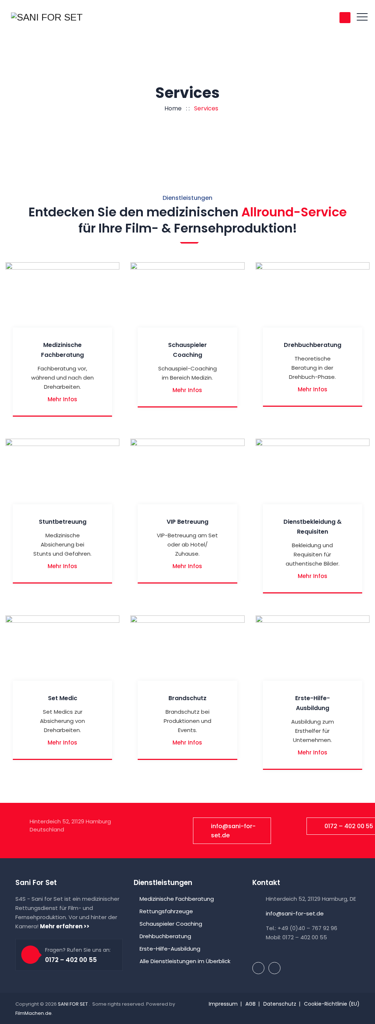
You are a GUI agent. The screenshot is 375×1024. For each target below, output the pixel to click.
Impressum (223, 1003)
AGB (250, 1003)
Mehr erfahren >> (64, 926)
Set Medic (62, 698)
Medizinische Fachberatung (177, 899)
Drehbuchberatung (312, 345)
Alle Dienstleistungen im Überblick (185, 961)
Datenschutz (279, 1003)
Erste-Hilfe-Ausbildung (170, 948)
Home (171, 108)
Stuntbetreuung (62, 522)
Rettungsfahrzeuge (166, 911)
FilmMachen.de (33, 1013)
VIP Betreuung (187, 522)
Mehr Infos (62, 399)
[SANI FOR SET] (47, 17)
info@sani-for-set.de (233, 831)
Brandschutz (187, 698)
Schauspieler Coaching (171, 924)
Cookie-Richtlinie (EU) (332, 1003)
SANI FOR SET (73, 1004)
